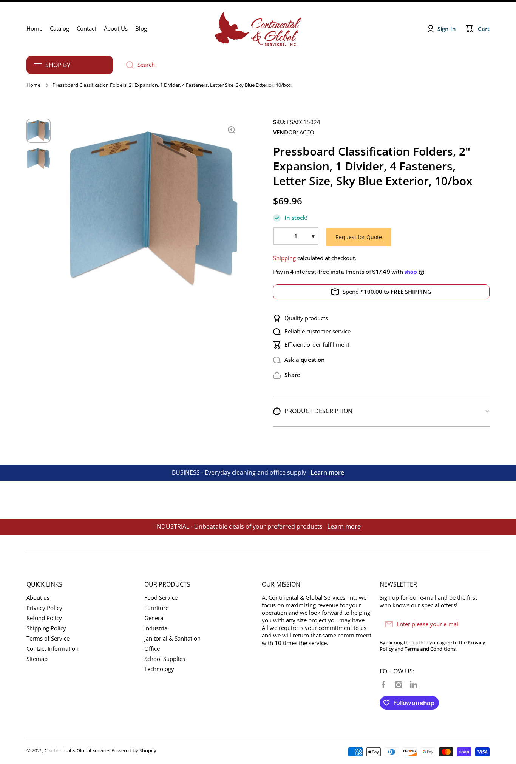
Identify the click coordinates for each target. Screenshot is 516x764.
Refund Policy (44, 618)
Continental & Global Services (77, 750)
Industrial (156, 628)
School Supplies (164, 659)
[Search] (127, 65)
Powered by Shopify (133, 750)
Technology (159, 669)
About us (37, 598)
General (154, 618)
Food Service (161, 598)
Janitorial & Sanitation (172, 638)
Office (152, 649)
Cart (484, 29)
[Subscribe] (480, 624)
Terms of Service (48, 638)
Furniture (156, 608)
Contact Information (52, 649)
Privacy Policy (44, 608)
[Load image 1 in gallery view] (38, 131)
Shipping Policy (46, 628)
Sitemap (37, 659)
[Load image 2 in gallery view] (38, 159)
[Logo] (258, 28)
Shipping (284, 258)
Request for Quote (358, 237)
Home (33, 85)
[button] (286, 375)
